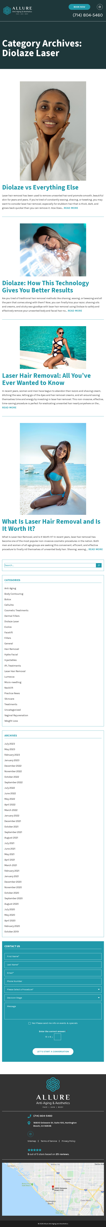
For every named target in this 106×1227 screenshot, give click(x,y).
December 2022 (13, 765)
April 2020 (9, 920)
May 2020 (9, 914)
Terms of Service (49, 1141)
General (8, 643)
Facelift (8, 632)
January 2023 (11, 760)
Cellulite (9, 604)
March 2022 (11, 810)
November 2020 (13, 887)
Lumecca (9, 676)
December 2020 (13, 881)
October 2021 (11, 826)
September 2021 (13, 832)
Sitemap (32, 1141)
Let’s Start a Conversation (53, 1051)
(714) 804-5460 (88, 15)
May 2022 (9, 798)
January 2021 (11, 876)
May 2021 (9, 854)
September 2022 (13, 782)
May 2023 (9, 749)
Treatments (10, 704)
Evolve (8, 626)
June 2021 (9, 848)
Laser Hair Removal (15, 671)
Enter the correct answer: (53, 1031)
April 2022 (9, 804)
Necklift (8, 687)
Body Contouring (13, 593)
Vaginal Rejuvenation (16, 715)
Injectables (10, 660)
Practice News (12, 693)
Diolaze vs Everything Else (40, 187)
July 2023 (9, 743)
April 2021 (9, 859)
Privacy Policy (68, 1141)
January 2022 (11, 815)
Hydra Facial (11, 654)
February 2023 (12, 754)
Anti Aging (10, 588)
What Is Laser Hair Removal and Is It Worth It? (51, 525)
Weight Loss (11, 720)
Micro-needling (12, 682)
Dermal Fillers (12, 615)
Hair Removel (11, 649)
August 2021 (11, 837)
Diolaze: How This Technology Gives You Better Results (45, 286)
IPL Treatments (12, 665)
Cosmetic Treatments (16, 610)
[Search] (99, 565)
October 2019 (11, 931)
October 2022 (11, 776)
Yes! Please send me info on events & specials (55, 1023)
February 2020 (12, 926)
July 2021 (9, 843)
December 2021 (12, 821)
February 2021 (11, 870)
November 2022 (13, 771)
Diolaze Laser (11, 621)
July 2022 (9, 787)
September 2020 (13, 898)
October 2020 (11, 892)
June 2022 (10, 793)
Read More (71, 207)
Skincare (9, 698)
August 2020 (11, 903)
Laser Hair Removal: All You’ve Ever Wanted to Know (46, 379)
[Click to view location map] (53, 1189)
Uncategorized (12, 709)
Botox (7, 599)
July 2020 (9, 909)
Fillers (7, 637)
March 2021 (10, 865)
